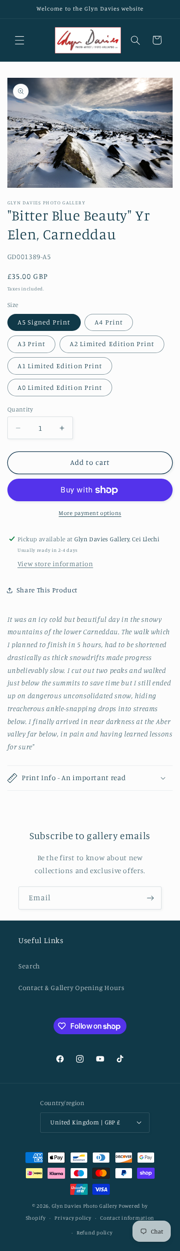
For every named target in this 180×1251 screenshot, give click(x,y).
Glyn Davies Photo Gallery (84, 1206)
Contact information (127, 1218)
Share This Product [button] (47, 590)
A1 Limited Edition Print (60, 366)
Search (29, 966)
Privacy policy (72, 1218)
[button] (19, 40)
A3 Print (31, 344)
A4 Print (108, 322)
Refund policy (95, 1232)
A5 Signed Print (44, 322)
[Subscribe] (150, 897)
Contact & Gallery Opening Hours (71, 987)
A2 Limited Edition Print (112, 344)
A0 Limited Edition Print (60, 387)
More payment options (90, 513)
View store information (55, 564)
